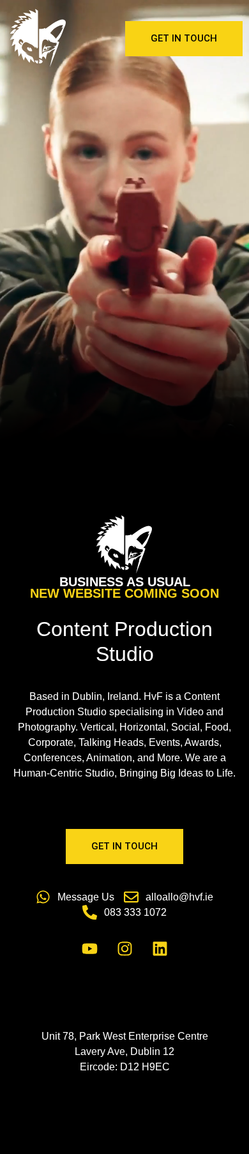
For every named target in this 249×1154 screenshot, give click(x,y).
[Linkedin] (160, 949)
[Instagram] (124, 949)
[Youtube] (89, 949)
